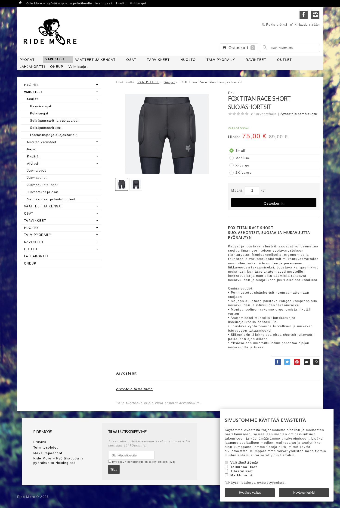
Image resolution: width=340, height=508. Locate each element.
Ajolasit (33, 163)
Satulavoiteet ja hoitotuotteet (51, 199)
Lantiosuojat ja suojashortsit (53, 135)
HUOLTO (188, 60)
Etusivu (39, 442)
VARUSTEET (55, 59)
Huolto (121, 3)
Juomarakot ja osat (43, 192)
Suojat (32, 99)
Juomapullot (37, 177)
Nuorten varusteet (41, 142)
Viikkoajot (138, 3)
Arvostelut (126, 373)
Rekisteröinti (276, 24)
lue (172, 461)
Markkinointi (242, 475)
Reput (32, 149)
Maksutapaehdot (47, 453)
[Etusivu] (20, 3)
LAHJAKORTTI (32, 66)
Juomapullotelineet (42, 185)
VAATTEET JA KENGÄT (95, 60)
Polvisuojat (39, 113)
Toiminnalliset (243, 467)
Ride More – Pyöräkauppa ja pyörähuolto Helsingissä (69, 3)
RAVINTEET (256, 60)
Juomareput (36, 170)
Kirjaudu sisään (307, 24)
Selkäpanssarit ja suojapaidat (54, 120)
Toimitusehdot (45, 447)
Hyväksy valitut (250, 492)
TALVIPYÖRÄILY (221, 60)
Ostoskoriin (274, 203)
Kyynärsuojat (41, 106)
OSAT (131, 60)
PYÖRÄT (27, 60)
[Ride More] (52, 31)
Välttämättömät (244, 462)
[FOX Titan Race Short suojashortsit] (167, 135)
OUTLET (284, 60)
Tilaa (113, 469)
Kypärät (33, 156)
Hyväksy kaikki (304, 492)
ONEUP (56, 66)
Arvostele (299, 114)
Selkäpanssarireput (46, 127)
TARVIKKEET (158, 60)
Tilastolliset (241, 471)
